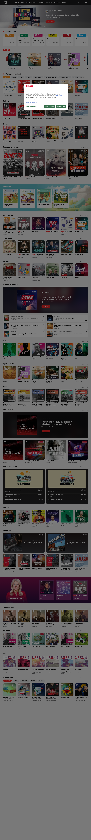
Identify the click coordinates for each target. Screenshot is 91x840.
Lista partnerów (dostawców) (31, 102)
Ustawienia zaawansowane (31, 106)
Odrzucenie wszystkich (49, 106)
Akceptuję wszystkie (61, 106)
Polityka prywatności (58, 95)
